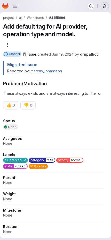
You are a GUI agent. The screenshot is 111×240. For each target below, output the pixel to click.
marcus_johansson (46, 71)
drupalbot (89, 54)
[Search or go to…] (91, 6)
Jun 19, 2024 (63, 54)
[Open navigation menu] (15, 6)
